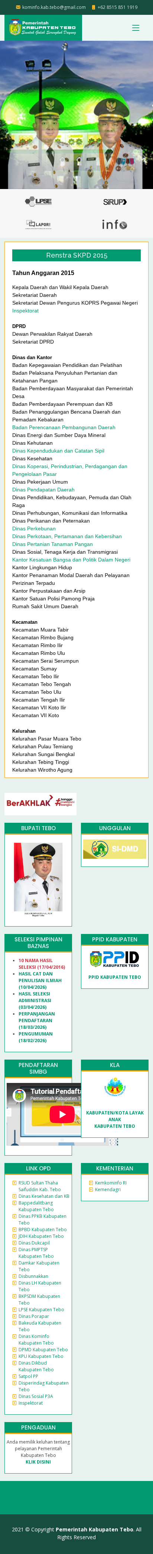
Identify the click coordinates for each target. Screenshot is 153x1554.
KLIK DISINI (38, 1462)
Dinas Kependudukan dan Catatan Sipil (58, 451)
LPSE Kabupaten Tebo (41, 1309)
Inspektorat (25, 311)
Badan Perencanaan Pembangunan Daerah (63, 427)
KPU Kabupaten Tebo (41, 1356)
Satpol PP (28, 1376)
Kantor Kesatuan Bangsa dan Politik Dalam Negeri (71, 560)
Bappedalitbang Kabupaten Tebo (36, 1206)
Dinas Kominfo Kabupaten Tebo (36, 1339)
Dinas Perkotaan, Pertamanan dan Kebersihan (67, 536)
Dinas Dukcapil (34, 1243)
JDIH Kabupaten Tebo (41, 1236)
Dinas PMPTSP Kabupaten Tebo (36, 1252)
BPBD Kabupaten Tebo (43, 1229)
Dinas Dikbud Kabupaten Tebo (36, 1366)
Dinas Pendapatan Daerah (43, 490)
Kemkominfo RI (111, 1183)
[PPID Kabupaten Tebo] (115, 959)
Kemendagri (108, 1189)
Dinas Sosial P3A (36, 1396)
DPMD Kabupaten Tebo (43, 1349)
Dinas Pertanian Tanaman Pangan (52, 544)
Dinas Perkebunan (34, 528)
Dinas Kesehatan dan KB (44, 1196)
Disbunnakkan (33, 1276)
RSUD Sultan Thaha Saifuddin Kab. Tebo (40, 1186)
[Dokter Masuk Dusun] (114, 848)
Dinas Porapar (34, 1316)
